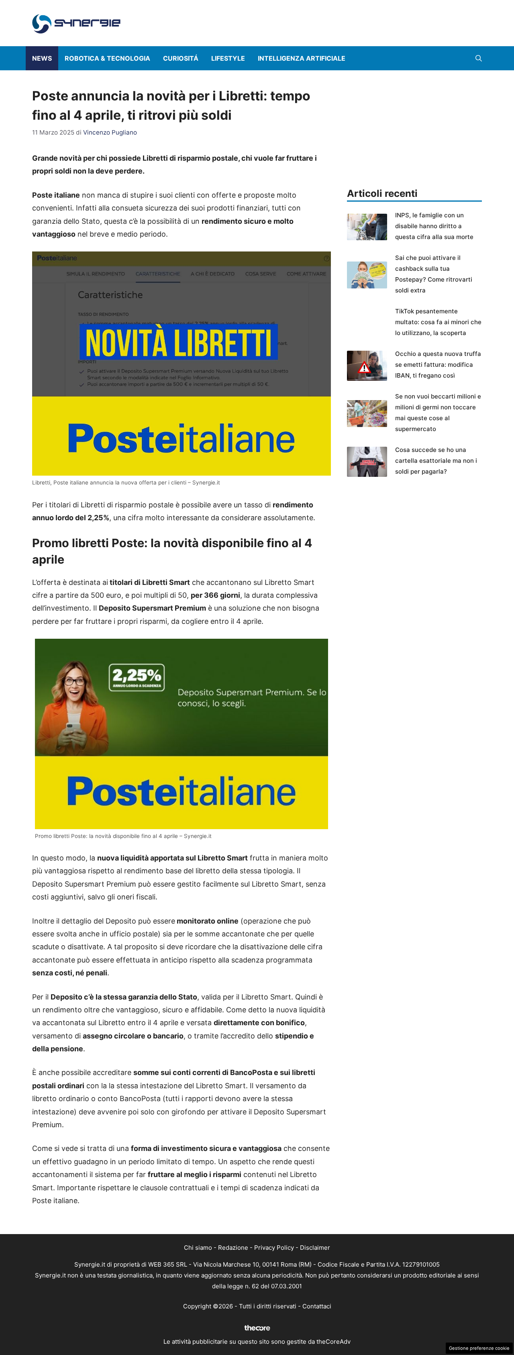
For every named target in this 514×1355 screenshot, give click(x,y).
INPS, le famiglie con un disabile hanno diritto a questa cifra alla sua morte (434, 226)
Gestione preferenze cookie (479, 1348)
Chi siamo (198, 1247)
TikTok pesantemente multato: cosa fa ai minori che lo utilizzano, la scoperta (438, 322)
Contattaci (316, 1306)
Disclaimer (315, 1247)
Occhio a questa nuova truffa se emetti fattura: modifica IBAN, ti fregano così (438, 364)
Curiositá (180, 58)
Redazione (233, 1247)
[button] (478, 58)
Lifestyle (228, 58)
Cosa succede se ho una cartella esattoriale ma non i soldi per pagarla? (436, 460)
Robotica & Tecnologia (107, 58)
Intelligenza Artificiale (301, 58)
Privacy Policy (274, 1247)
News (42, 58)
